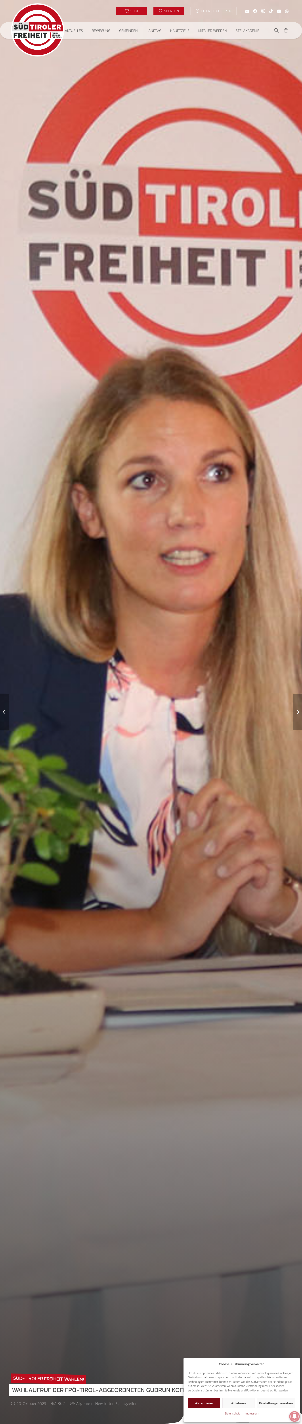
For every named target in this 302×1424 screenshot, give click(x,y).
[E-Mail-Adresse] (247, 11)
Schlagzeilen (126, 1403)
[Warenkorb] (286, 30)
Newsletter (104, 1403)
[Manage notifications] (294, 1416)
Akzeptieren (204, 1403)
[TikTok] (271, 11)
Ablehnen (238, 1403)
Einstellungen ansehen (276, 1403)
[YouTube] (279, 11)
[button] (86, 30)
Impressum (251, 1413)
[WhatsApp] (287, 11)
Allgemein (85, 1403)
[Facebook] (255, 11)
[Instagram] (263, 11)
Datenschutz (232, 1413)
